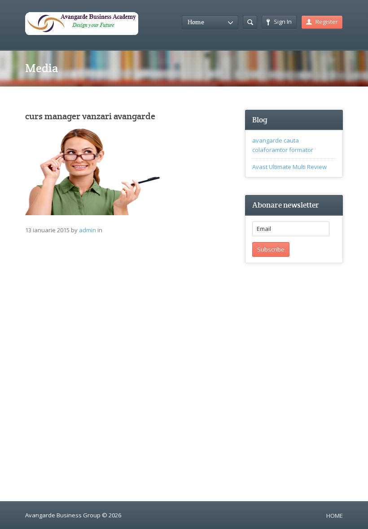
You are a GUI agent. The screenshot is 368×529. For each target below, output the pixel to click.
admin (87, 230)
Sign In (283, 21)
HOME (334, 516)
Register (326, 21)
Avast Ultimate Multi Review (289, 167)
